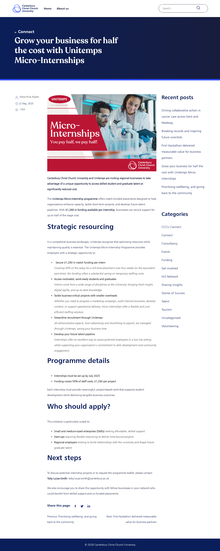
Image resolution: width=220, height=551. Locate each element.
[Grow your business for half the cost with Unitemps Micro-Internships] (75, 505)
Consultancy (170, 243)
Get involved (170, 268)
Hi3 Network (170, 276)
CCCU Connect (171, 227)
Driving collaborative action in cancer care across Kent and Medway (181, 116)
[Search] (200, 8)
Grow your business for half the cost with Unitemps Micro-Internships (182, 172)
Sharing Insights (172, 285)
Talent (165, 301)
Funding (167, 260)
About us (63, 8)
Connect (26, 31)
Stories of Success (173, 293)
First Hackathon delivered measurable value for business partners (181, 152)
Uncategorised (171, 318)
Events (166, 252)
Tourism (167, 309)
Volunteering (170, 326)
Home (48, 8)
